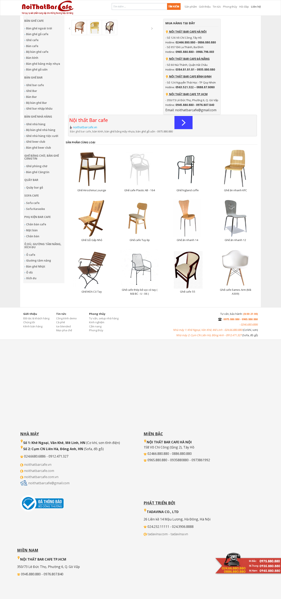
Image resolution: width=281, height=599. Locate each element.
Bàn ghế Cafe (34, 21)
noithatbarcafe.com (39, 470)
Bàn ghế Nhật (35, 266)
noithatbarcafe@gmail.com (49, 483)
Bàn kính (32, 58)
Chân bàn (32, 236)
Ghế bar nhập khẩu (39, 108)
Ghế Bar (31, 91)
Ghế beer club (35, 142)
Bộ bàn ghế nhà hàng (40, 130)
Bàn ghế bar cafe (80, 131)
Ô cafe (30, 255)
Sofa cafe (32, 203)
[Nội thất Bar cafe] (183, 122)
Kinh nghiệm (96, 322)
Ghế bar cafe (35, 85)
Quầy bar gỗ (34, 187)
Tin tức (217, 6)
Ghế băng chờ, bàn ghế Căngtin (41, 157)
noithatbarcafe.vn (37, 464)
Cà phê (60, 322)
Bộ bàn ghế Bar (36, 103)
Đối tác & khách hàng (36, 318)
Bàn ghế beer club (38, 147)
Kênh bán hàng (32, 326)
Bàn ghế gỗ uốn (37, 69)
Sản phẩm (191, 6)
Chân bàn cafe (36, 224)
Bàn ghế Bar (33, 77)
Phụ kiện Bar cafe (37, 217)
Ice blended (63, 326)
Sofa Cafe (31, 195)
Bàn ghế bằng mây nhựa (43, 64)
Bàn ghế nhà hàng (38, 116)
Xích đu (31, 278)
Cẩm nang (95, 326)
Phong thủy (230, 6)
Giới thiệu (205, 6)
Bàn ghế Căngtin (37, 172)
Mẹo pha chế (64, 330)
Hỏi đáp (244, 6)
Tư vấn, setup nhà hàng (103, 318)
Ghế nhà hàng (35, 124)
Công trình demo (66, 318)
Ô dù (29, 272)
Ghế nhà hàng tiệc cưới (42, 136)
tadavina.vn (179, 534)
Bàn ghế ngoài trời (39, 28)
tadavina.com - (159, 534)
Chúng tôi (29, 322)
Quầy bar (31, 180)
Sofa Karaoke (35, 209)
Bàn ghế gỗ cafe (37, 34)
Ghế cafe (32, 40)
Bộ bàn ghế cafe (37, 52)
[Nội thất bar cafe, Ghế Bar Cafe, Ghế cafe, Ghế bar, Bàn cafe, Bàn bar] (248, 561)
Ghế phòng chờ (36, 166)
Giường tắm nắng (38, 260)
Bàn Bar (31, 97)
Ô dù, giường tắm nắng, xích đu (42, 245)
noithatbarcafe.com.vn (41, 477)
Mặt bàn (32, 230)
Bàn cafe (32, 46)
